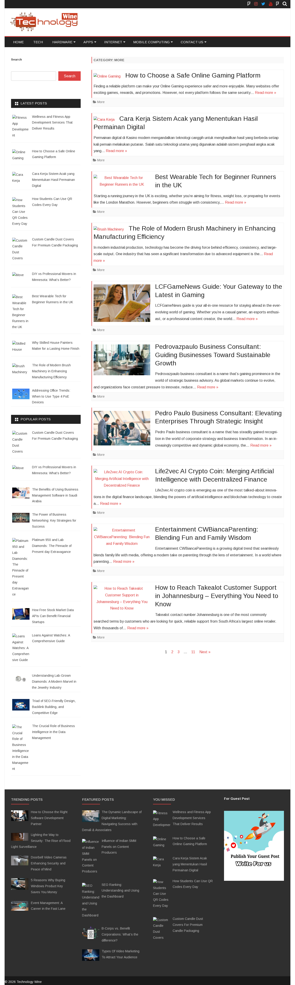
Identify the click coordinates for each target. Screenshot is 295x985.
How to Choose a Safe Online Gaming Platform (192, 75)
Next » (204, 652)
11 (193, 652)
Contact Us (192, 42)
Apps (88, 42)
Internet (113, 42)
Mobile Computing (151, 42)
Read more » (265, 93)
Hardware (62, 42)
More (101, 102)
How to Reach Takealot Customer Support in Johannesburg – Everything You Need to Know (216, 596)
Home (18, 42)
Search (16, 59)
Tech (38, 42)
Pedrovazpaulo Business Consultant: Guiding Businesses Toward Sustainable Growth (212, 355)
